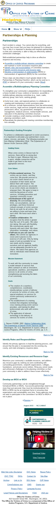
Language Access (34, 489)
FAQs (20, 476)
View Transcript (39, 458)
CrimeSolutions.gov (15, 485)
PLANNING (34, 413)
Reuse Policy (45, 472)
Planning (27, 400)
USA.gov (44, 493)
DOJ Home (31, 480)
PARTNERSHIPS (36, 411)
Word (43, 82)
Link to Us (18, 480)
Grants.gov (40, 485)
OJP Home (44, 480)
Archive (6, 480)
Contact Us (31, 476)
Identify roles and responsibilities (18, 68)
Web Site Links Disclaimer (11, 472)
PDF (5, 82)
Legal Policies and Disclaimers (16, 493)
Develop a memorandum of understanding (21, 72)
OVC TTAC (8, 476)
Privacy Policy (16, 489)
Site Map (44, 476)
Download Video (39, 453)
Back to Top (48, 335)
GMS (29, 485)
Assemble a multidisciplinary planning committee (24, 63)
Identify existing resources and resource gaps (23, 70)
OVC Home (31, 472)
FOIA (34, 493)
